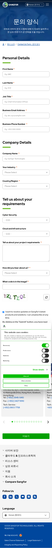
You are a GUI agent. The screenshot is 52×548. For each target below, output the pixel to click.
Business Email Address (14, 110)
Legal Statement (34, 540)
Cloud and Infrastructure (14, 228)
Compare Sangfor (16, 481)
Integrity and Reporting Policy (16, 545)
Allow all (26, 376)
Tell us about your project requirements (21, 242)
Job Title (7, 96)
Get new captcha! (46, 297)
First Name (8, 69)
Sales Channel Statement (14, 540)
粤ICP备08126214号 (11, 535)
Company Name (10, 153)
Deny (26, 385)
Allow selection (26, 381)
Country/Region (10, 181)
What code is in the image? (15, 281)
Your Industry (9, 167)
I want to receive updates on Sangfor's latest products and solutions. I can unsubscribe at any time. (26, 314)
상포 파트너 (11, 466)
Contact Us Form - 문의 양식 (29, 44)
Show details (38, 370)
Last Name (8, 83)
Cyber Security (10, 215)
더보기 (26, 436)
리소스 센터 (11, 461)
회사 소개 (11, 44)
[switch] (45, 351)
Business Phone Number (14, 124)
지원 (7, 471)
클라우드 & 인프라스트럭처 (20, 455)
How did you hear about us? (16, 268)
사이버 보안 (11, 450)
